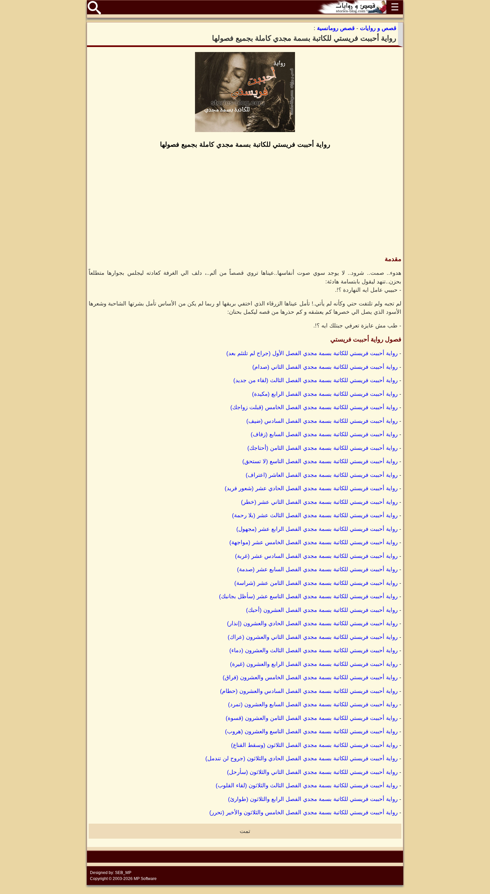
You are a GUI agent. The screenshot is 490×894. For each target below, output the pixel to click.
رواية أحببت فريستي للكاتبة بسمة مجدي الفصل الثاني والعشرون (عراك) (313, 637)
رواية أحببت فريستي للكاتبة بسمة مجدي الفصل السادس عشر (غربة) (316, 556)
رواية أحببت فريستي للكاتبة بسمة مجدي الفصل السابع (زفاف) (324, 434)
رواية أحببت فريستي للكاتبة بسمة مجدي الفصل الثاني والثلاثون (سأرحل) (312, 772)
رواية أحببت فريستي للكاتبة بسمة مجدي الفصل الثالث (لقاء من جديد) (315, 380)
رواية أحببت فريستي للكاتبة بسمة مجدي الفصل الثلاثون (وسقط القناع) (314, 745)
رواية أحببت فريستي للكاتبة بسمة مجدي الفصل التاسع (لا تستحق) (320, 461)
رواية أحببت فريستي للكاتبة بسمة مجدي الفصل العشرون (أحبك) (322, 610)
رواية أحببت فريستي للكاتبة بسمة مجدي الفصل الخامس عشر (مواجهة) (313, 542)
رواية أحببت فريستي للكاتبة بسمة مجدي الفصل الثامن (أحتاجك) (322, 448)
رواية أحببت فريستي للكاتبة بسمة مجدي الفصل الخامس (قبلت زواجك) (314, 407)
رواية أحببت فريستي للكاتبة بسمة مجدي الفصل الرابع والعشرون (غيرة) (314, 664)
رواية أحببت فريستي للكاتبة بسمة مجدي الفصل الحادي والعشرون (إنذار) (312, 623)
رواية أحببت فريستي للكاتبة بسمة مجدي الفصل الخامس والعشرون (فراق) (310, 677)
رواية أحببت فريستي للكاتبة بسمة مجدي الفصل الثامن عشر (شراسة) (316, 583)
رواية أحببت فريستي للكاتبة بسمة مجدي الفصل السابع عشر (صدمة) (317, 569)
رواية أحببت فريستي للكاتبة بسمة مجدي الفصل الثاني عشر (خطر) (319, 502)
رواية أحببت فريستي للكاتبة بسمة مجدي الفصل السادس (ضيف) (322, 421)
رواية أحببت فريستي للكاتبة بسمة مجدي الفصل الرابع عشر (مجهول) (317, 529)
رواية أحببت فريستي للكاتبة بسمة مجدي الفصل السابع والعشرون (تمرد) (313, 704)
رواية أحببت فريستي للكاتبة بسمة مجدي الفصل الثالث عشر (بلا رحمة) (315, 515)
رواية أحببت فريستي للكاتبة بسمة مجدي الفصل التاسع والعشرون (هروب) (311, 731)
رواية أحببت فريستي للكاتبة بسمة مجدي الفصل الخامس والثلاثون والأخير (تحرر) (303, 812)
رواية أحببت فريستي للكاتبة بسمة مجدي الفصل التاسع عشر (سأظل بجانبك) (308, 596)
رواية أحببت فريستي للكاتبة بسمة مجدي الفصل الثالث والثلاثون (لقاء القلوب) (307, 785)
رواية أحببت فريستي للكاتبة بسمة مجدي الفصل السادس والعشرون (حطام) (309, 691)
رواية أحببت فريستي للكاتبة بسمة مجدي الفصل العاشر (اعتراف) (322, 475)
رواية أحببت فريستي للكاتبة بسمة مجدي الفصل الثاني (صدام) (325, 367)
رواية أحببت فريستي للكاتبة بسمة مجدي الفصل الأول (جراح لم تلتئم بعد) (312, 353)
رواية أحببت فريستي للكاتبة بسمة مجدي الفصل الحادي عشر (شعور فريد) (311, 488)
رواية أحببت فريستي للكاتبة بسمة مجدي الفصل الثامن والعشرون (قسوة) (312, 718)
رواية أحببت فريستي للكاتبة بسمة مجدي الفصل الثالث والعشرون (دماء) (313, 650)
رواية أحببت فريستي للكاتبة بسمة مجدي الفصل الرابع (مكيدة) (325, 394)
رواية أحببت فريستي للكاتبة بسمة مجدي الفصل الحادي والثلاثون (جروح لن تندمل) (301, 758)
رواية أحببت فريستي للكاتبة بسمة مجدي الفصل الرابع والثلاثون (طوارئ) (313, 799)
